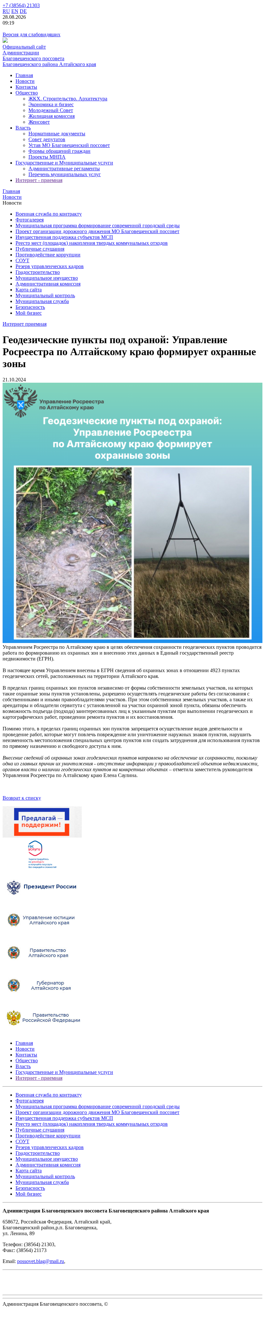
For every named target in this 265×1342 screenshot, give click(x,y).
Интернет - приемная (39, 180)
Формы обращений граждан (59, 151)
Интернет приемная (25, 324)
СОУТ (22, 260)
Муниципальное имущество (47, 278)
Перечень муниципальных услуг (64, 174)
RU (6, 11)
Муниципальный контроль (45, 295)
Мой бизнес (29, 313)
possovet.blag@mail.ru (40, 1261)
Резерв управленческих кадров (50, 266)
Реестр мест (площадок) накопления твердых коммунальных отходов (92, 243)
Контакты (26, 87)
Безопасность (30, 307)
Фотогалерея (30, 219)
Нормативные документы (56, 133)
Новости (25, 81)
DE (23, 11)
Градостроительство (38, 272)
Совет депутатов (46, 139)
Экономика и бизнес (51, 104)
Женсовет (39, 122)
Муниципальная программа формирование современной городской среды (98, 225)
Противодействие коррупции (48, 254)
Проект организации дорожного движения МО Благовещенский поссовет (97, 231)
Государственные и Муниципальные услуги (64, 162)
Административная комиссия (48, 284)
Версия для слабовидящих (31, 34)
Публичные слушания (40, 249)
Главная (24, 75)
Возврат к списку (22, 798)
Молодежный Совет (50, 110)
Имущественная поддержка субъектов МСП (64, 237)
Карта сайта (29, 289)
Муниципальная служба (42, 301)
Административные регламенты (64, 168)
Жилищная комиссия (51, 116)
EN (14, 11)
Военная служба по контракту (49, 214)
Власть (23, 127)
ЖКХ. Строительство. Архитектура (67, 98)
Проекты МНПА (47, 157)
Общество (27, 93)
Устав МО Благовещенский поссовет (69, 145)
